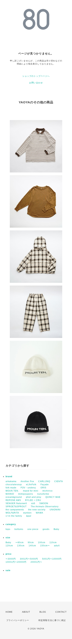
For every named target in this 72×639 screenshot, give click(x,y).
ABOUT (26, 612)
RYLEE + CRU (33, 500)
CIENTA (58, 481)
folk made (11, 487)
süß (33, 503)
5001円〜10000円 (52, 559)
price (9, 554)
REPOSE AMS (13, 500)
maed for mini (30, 491)
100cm (41, 542)
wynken (27, 513)
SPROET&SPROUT (16, 506)
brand (9, 476)
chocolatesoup (14, 484)
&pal (28, 516)
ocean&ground (14, 497)
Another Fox (27, 481)
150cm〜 (45, 545)
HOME (9, 612)
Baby (56, 529)
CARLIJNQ (44, 481)
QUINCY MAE (52, 497)
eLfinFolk (31, 484)
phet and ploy (33, 497)
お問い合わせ (36, 83)
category (11, 524)
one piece (32, 529)
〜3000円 (11, 559)
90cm (31, 542)
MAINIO (10, 494)
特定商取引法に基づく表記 (52, 620)
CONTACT (61, 612)
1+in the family (14, 516)
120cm (9, 545)
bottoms (19, 529)
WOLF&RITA (12, 513)
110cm (53, 542)
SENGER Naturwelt (16, 503)
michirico (47, 491)
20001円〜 (36, 562)
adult (57, 545)
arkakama (11, 481)
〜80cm (19, 542)
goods (46, 529)
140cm (32, 545)
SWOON (43, 503)
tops (8, 529)
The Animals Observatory (45, 506)
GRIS (43, 487)
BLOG (42, 612)
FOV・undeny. (28, 487)
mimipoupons (25, 494)
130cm (20, 545)
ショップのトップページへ (36, 76)
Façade (45, 484)
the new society (36, 509)
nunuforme (43, 494)
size (8, 537)
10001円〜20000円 (16, 562)
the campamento (15, 509)
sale (8, 570)
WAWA (39, 513)
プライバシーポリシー (17, 620)
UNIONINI (55, 509)
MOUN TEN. (12, 491)
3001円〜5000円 (29, 559)
